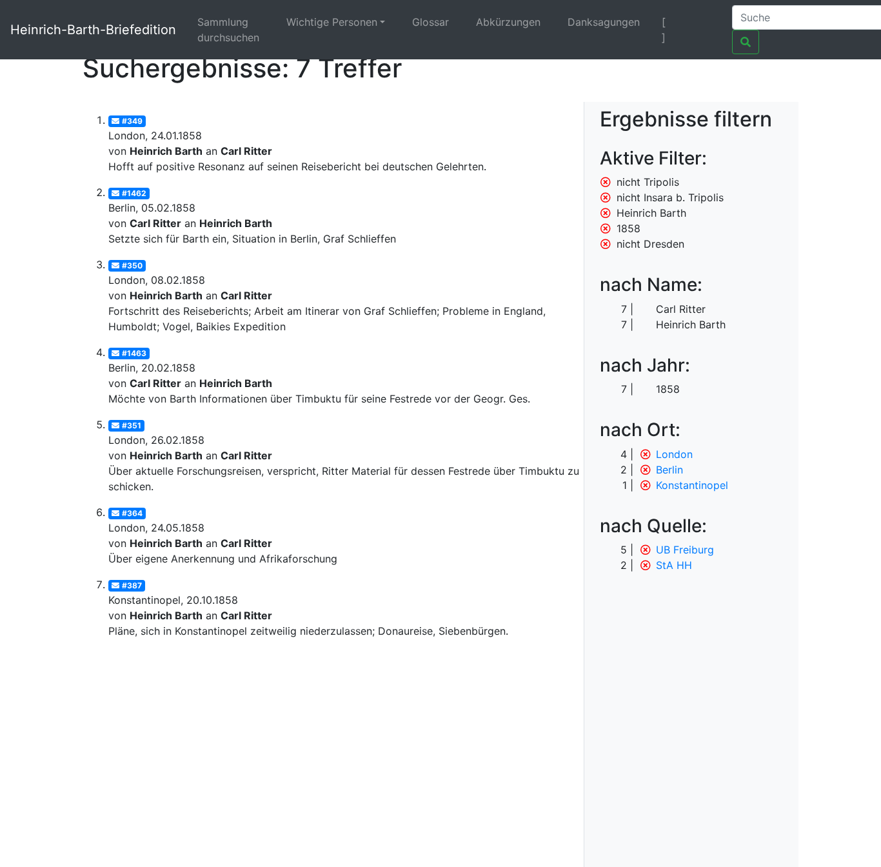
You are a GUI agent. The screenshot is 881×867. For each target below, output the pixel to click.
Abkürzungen (508, 21)
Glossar (430, 21)
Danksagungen (604, 21)
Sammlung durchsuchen (228, 29)
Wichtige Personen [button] (331, 21)
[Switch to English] (706, 22)
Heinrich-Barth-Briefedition (93, 29)
